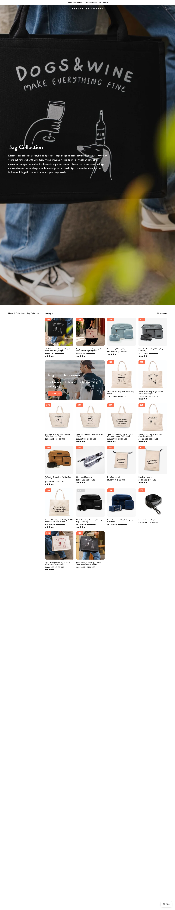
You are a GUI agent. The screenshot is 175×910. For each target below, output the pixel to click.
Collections (20, 313)
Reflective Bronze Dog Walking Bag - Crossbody (58, 478)
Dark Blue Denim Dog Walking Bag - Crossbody (120, 521)
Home (10, 313)
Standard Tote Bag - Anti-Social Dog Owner (120, 392)
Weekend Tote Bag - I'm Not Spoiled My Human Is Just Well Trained (120, 435)
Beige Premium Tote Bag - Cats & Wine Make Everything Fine (57, 563)
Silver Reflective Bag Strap (148, 520)
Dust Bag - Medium (145, 477)
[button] (158, 9)
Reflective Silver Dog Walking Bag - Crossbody (151, 350)
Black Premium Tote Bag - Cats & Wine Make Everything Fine (88, 563)
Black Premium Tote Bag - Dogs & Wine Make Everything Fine (57, 350)
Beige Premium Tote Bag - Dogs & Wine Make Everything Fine (88, 350)
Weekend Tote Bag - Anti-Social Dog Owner (89, 435)
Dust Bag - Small (113, 477)
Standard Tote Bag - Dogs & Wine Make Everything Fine (150, 392)
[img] (49, 356)
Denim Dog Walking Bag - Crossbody (120, 349)
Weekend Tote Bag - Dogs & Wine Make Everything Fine (57, 435)
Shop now (55, 394)
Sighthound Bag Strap (84, 477)
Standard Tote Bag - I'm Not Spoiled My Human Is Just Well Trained (59, 521)
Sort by (48, 313)
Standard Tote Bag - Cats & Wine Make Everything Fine (150, 435)
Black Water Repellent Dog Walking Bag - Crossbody (89, 521)
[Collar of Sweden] (87, 8)
